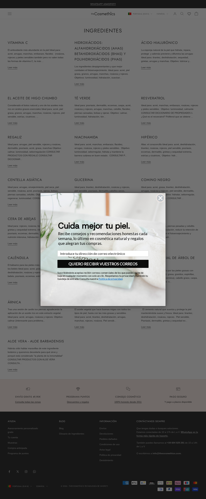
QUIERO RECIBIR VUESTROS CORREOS (103, 263)
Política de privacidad (110, 278)
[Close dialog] (160, 198)
